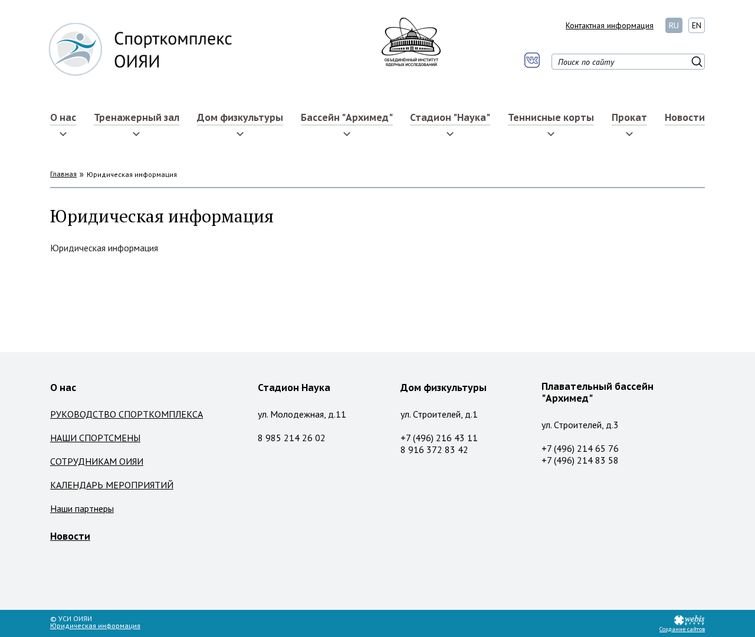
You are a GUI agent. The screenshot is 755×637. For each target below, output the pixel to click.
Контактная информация (610, 25)
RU (674, 25)
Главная (63, 173)
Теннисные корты (551, 117)
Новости (685, 117)
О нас (63, 117)
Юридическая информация (95, 625)
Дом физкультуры (240, 117)
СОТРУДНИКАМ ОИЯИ (96, 461)
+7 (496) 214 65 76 (580, 448)
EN (696, 25)
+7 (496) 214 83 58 (580, 460)
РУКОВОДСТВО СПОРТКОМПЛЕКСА (126, 414)
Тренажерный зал (136, 117)
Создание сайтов (682, 629)
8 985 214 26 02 (292, 438)
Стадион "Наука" (450, 117)
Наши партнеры (82, 508)
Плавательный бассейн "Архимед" (597, 392)
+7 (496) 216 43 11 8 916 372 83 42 (439, 443)
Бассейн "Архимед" (347, 117)
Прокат (629, 117)
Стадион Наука (294, 387)
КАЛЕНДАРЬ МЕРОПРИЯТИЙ (111, 485)
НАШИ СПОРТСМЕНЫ (95, 438)
